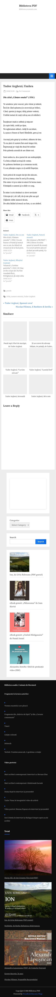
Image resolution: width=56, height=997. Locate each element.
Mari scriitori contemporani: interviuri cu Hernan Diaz (26, 774)
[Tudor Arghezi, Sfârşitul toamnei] (15, 270)
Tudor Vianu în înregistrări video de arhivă (21, 800)
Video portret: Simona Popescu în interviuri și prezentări (26, 809)
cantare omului (17, 296)
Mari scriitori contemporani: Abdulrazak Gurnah (23, 783)
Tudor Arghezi (29, 296)
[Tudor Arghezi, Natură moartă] (38, 245)
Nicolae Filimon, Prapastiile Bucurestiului (21, 980)
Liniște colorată (10, 735)
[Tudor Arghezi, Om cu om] (15, 244)
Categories (14, 520)
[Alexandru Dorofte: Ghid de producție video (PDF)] (19, 654)
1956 (8, 296)
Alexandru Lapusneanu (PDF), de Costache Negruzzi (25, 968)
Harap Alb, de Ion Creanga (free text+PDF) (21, 878)
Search (13, 537)
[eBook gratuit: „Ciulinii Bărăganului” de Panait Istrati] (19, 623)
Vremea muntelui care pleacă (16, 706)
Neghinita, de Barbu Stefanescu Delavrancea (22, 926)
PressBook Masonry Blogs (32, 994)
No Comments (24, 91)
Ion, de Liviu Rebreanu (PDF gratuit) (26, 575)
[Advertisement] (28, 40)
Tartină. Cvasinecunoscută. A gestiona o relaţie (22, 752)
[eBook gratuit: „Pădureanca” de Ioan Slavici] (19, 591)
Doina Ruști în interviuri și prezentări (19, 792)
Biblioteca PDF (28, 5)
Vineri (6, 726)
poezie (8, 291)
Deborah (7, 743)
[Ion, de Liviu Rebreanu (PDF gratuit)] (19, 562)
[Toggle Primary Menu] (52, 76)
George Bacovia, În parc (13, 974)
